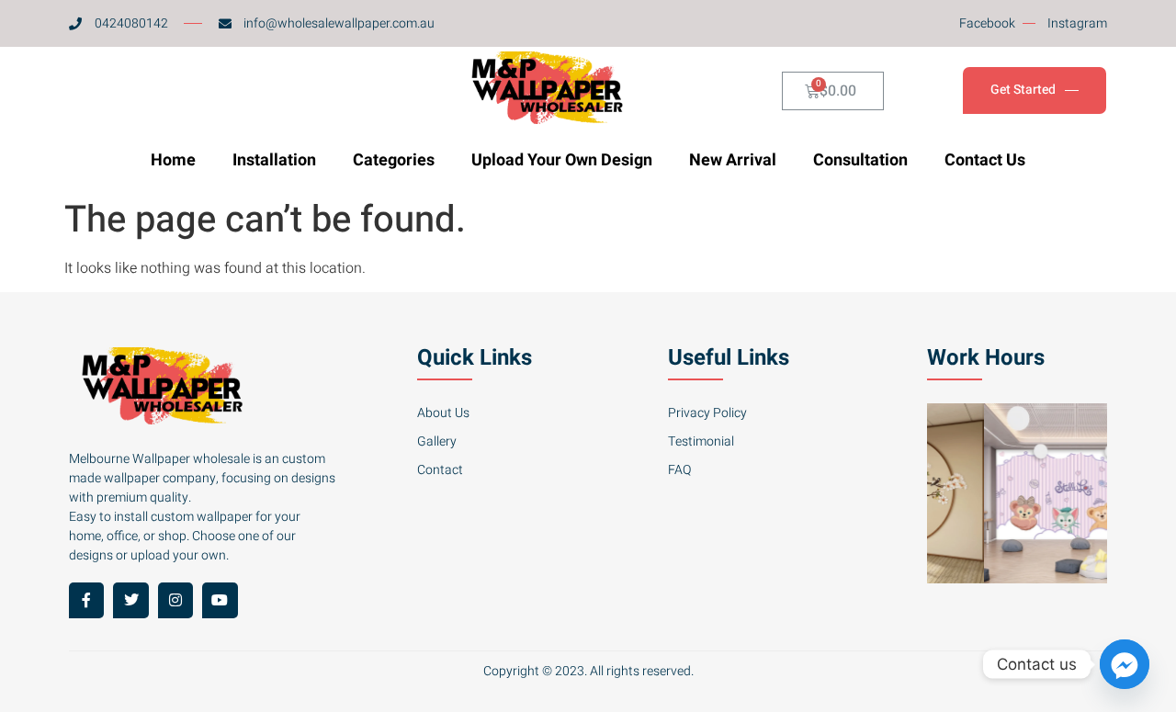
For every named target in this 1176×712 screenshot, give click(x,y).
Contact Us (984, 160)
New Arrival (732, 160)
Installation (274, 160)
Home (173, 160)
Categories (394, 160)
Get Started (1023, 90)
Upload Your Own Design (561, 160)
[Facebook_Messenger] (1124, 664)
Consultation (860, 160)
